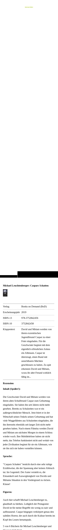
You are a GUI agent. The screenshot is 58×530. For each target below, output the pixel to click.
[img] (29, 144)
